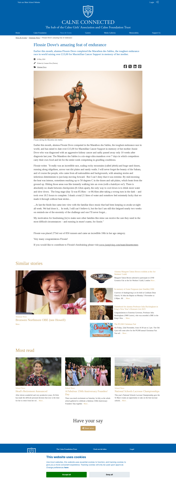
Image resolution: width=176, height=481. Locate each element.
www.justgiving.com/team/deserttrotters (118, 244)
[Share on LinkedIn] (135, 67)
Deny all (109, 475)
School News (20, 388)
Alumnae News (34, 38)
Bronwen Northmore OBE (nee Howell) (40, 320)
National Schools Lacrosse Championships (137, 391)
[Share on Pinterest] (139, 67)
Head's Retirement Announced (31, 391)
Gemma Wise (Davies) (51, 63)
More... (18, 324)
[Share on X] (130, 67)
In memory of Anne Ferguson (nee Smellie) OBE (134, 289)
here (66, 467)
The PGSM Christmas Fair (125, 324)
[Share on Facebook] (125, 67)
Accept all (66, 475)
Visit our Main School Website (29, 2)
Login (152, 2)
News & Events (21, 38)
